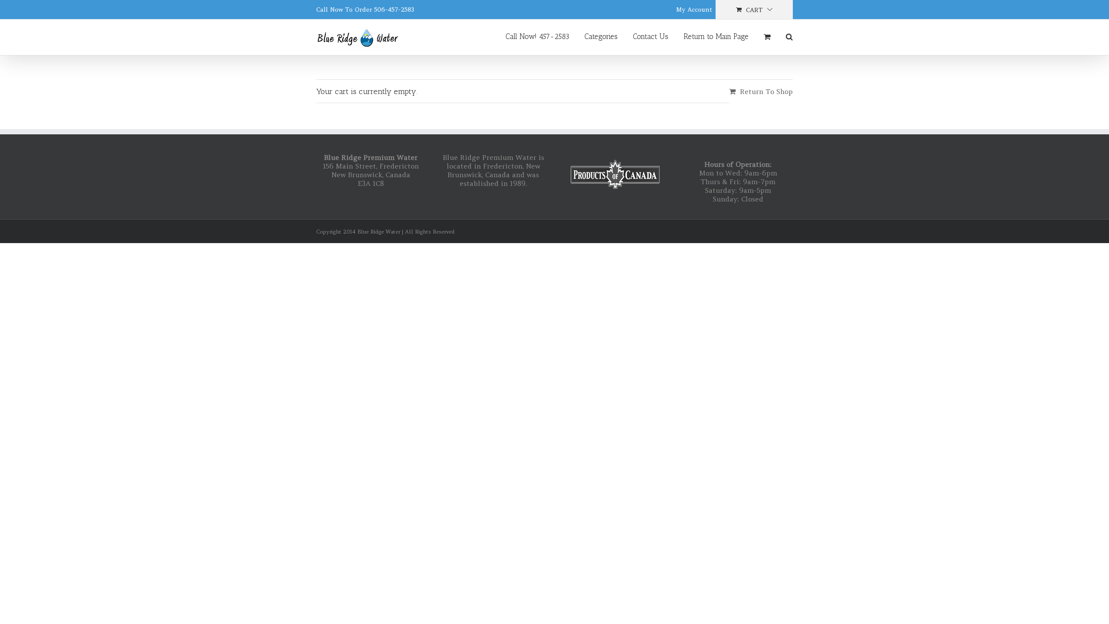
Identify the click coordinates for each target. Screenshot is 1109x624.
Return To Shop (766, 91)
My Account (694, 9)
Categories (601, 36)
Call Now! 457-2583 (537, 36)
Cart (754, 10)
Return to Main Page (716, 36)
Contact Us (650, 36)
